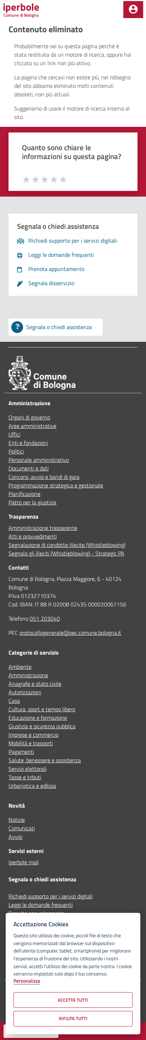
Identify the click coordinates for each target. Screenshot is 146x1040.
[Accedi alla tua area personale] (133, 9)
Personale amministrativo (39, 460)
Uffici (14, 434)
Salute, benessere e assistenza (45, 760)
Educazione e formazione (38, 717)
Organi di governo (29, 417)
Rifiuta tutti (73, 1018)
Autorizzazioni (25, 692)
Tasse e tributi (25, 777)
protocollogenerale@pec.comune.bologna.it (70, 632)
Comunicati (22, 828)
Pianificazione (24, 494)
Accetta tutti (73, 1000)
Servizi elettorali (27, 768)
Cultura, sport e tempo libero (42, 709)
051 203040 (45, 618)
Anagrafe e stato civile (35, 683)
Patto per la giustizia (32, 502)
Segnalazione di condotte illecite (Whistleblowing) (67, 545)
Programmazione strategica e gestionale (56, 485)
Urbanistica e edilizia (32, 785)
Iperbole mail (24, 862)
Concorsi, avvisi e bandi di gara (44, 477)
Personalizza (26, 981)
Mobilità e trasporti (31, 743)
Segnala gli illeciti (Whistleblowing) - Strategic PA (66, 553)
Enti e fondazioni (28, 443)
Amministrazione (28, 675)
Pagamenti (21, 751)
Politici (16, 451)
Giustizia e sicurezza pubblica (42, 726)
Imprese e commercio (33, 734)
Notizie (17, 819)
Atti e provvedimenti (33, 536)
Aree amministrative (32, 426)
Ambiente (20, 666)
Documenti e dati (29, 468)
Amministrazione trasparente (43, 528)
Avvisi (15, 836)
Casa (14, 700)
